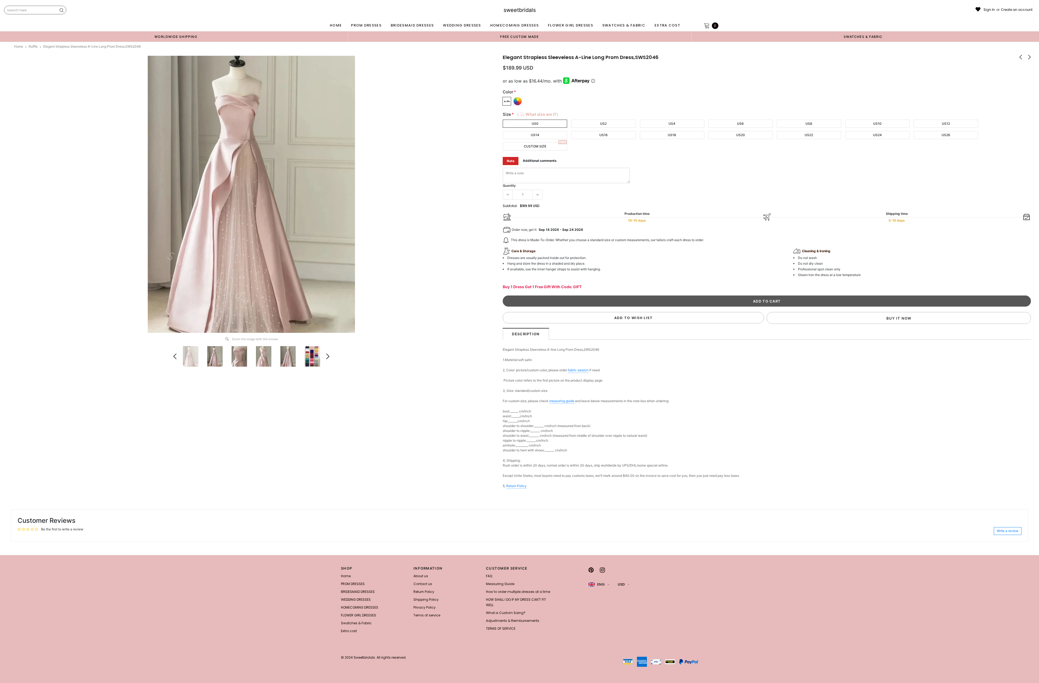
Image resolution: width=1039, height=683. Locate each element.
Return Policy (516, 486)
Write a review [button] (1007, 531)
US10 (877, 124)
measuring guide (561, 401)
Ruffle (33, 46)
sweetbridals (520, 10)
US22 (809, 135)
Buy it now (899, 318)
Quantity (509, 185)
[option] (176, 36)
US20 (740, 135)
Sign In (989, 10)
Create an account (1017, 10)
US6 (740, 124)
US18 (672, 135)
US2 (603, 124)
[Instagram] (602, 570)
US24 (877, 135)
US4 (672, 124)
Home (18, 46)
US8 (808, 124)
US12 (946, 124)
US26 (946, 135)
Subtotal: (510, 205)
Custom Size (535, 146)
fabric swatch (578, 370)
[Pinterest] (591, 570)
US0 (535, 124)
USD (621, 584)
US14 (535, 135)
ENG (601, 584)
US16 (603, 135)
